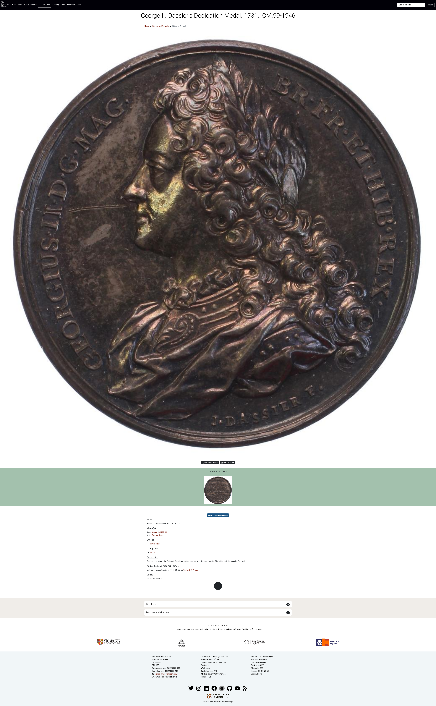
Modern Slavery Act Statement (213, 674)
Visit (20, 5)
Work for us (205, 668)
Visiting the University (259, 659)
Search (430, 5)
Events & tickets (30, 5)
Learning (55, 5)
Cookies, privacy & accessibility (213, 662)
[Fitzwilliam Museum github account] (230, 688)
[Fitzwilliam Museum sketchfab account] (222, 688)
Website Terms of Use (210, 659)
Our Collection (44, 5)
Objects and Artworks (160, 26)
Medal (152, 553)
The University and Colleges (262, 656)
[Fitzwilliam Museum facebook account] (207, 688)
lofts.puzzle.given (170, 677)
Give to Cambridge (258, 662)
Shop (79, 5)
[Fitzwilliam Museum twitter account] (191, 688)
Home (14, 4)
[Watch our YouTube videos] (237, 688)
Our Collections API (209, 671)
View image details (211, 462)
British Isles (155, 544)
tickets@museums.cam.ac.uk (166, 674)
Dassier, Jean (157, 535)
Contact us (205, 665)
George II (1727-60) (159, 532)
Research (71, 5)
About (63, 5)
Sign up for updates (218, 625)
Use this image (228, 462)
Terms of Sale (206, 677)
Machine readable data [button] (157, 612)
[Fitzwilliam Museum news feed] (245, 688)
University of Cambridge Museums (214, 656)
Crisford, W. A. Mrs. (190, 570)
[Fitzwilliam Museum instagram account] (199, 688)
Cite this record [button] (153, 604)
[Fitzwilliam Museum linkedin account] (214, 688)
